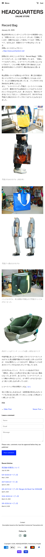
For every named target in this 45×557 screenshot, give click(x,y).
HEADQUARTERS (22, 544)
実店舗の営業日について (11, 467)
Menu (6, 3)
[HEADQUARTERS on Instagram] (20, 536)
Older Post (8, 409)
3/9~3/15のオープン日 (10, 503)
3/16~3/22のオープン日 (10, 496)
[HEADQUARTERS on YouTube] (25, 536)
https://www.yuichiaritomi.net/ (13, 51)
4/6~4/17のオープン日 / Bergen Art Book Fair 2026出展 (22, 489)
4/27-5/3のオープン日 (10, 482)
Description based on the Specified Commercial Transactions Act (22, 525)
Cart (41, 3)
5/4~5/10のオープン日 (10, 475)
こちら (28, 387)
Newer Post (37, 409)
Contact (22, 522)
